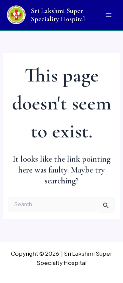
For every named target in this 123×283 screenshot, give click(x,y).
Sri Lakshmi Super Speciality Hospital (58, 14)
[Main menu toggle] (108, 15)
